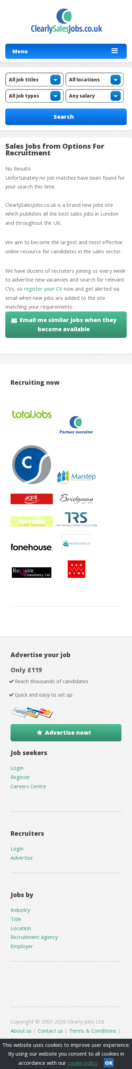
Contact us (51, 1030)
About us (22, 1030)
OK (109, 1062)
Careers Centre (28, 786)
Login (17, 767)
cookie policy (83, 1062)
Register (20, 776)
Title (16, 918)
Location (21, 928)
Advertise (22, 857)
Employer (22, 946)
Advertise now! (68, 732)
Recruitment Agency (34, 936)
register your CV (43, 288)
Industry (20, 909)
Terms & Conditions (92, 1030)
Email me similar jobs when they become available (68, 324)
